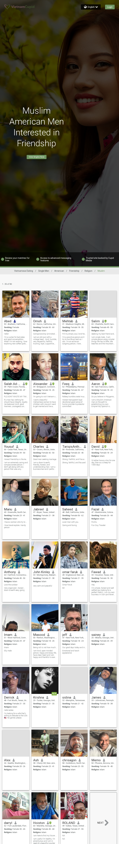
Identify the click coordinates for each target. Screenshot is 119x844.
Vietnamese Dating (23, 271)
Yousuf (9, 446)
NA (63, 836)
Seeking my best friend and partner (103, 334)
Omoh (37, 321)
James (96, 697)
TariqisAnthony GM (72, 446)
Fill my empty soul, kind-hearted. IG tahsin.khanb (74, 334)
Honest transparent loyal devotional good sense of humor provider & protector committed (73, 403)
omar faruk (70, 572)
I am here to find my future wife (45, 836)
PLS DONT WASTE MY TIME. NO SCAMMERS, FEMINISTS (16, 397)
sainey (96, 635)
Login (109, 7)
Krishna (38, 697)
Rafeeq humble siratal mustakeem (74, 397)
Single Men (43, 271)
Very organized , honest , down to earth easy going (14, 589)
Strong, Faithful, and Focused (74, 459)
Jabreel (38, 509)
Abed (7, 321)
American (59, 271)
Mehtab (67, 321)
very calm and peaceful (42, 586)
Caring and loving (69, 525)
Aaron (95, 384)
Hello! (6, 334)
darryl (8, 823)
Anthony (10, 572)
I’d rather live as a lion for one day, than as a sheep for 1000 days (103, 462)
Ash (36, 760)
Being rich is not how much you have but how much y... (45, 647)
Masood (39, 635)
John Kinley (41, 572)
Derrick (9, 697)
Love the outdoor (11, 585)
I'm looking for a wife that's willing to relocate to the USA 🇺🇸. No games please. (15, 715)
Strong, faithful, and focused (74, 463)
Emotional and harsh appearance (70, 652)
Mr (63, 588)
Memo (96, 760)
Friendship (74, 271)
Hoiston (39, 823)
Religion (88, 271)
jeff (64, 635)
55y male (8, 651)
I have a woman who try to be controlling (16, 522)
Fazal (95, 509)
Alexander (40, 384)
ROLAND (68, 823)
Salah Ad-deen (12, 384)
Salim (95, 321)
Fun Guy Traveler (98, 525)
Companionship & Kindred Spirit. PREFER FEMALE (45, 334)
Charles (38, 446)
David (95, 446)
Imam (8, 635)
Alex (7, 760)
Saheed (67, 509)
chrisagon (69, 760)
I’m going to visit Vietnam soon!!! (45, 397)
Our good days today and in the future (74, 647)
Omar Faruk (67, 585)
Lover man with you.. (70, 522)
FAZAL (94, 522)
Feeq (65, 384)
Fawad (96, 572)
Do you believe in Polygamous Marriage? (103, 397)
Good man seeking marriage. (45, 459)
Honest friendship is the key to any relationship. (16, 459)
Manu (8, 509)
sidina (66, 697)
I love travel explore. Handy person (15, 526)
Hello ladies (8, 710)
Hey (93, 585)
